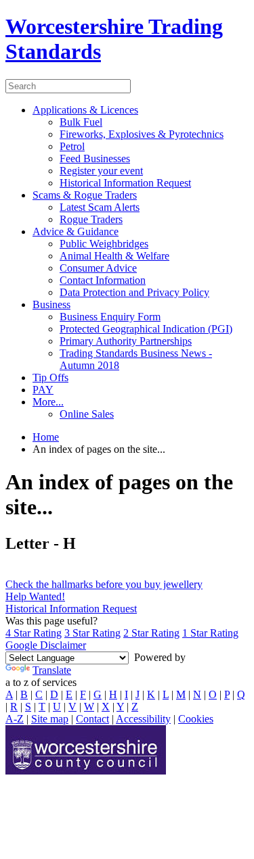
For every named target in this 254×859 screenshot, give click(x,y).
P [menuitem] (227, 694)
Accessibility (143, 719)
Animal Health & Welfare (114, 256)
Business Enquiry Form (110, 316)
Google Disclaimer (45, 645)
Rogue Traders (91, 219)
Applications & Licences (85, 110)
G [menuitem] (97, 694)
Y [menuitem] (120, 706)
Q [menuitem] (241, 694)
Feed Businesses (95, 158)
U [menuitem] (57, 706)
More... (48, 402)
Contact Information (103, 280)
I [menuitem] (126, 694)
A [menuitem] (9, 694)
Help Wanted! (35, 596)
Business (51, 304)
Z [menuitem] (134, 706)
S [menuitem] (28, 706)
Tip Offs (50, 377)
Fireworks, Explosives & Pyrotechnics (142, 134)
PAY (43, 389)
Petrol (72, 146)
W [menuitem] (89, 706)
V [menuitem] (72, 706)
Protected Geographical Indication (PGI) (146, 329)
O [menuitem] (213, 694)
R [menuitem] (14, 706)
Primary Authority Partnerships (126, 341)
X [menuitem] (106, 706)
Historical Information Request (125, 183)
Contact (92, 719)
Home (46, 437)
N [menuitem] (197, 694)
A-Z (14, 719)
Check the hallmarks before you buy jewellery (104, 584)
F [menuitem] (83, 694)
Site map (49, 719)
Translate (52, 670)
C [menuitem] (39, 694)
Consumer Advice (98, 268)
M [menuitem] (181, 694)
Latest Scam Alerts (100, 207)
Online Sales (87, 414)
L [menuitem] (166, 694)
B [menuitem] (24, 694)
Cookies (195, 719)
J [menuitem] (137, 694)
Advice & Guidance (76, 231)
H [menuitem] (113, 694)
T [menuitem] (42, 706)
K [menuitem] (151, 694)
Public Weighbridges (104, 243)
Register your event (101, 170)
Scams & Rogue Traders (85, 195)
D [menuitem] (54, 694)
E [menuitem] (69, 694)
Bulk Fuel (81, 122)
